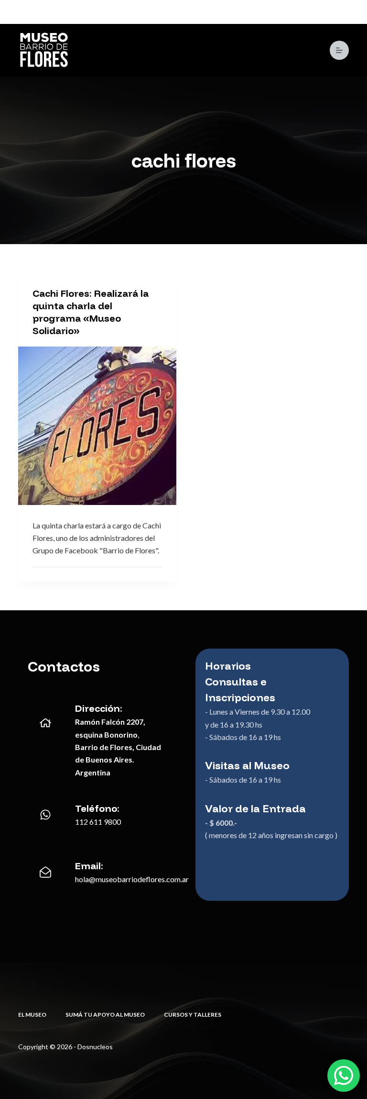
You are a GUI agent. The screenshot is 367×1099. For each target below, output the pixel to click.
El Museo (32, 1014)
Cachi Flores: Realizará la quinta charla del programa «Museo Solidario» (90, 311)
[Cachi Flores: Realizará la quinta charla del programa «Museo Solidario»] (97, 426)
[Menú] (339, 50)
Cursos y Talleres (192, 1014)
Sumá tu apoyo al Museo (105, 1014)
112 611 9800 (98, 821)
